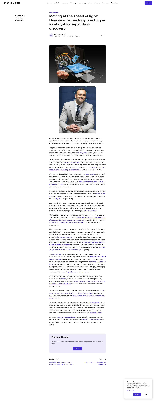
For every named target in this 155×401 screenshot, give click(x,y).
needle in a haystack (90, 211)
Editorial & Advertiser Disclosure (20, 18)
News (90, 3)
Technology (82, 3)
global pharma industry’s (71, 162)
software (63, 279)
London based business (66, 317)
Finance (97, 3)
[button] (104, 35)
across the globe (96, 313)
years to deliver (90, 174)
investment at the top (64, 237)
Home (49, 3)
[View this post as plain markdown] (101, 35)
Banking (73, 3)
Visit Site (77, 348)
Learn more (130, 390)
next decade (56, 254)
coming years (94, 302)
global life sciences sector (91, 319)
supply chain (82, 153)
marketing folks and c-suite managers (75, 272)
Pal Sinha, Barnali (60, 34)
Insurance (105, 3)
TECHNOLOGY (54, 12)
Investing (114, 3)
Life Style (56, 3)
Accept (137, 394)
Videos (148, 3)
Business (65, 3)
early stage (58, 199)
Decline (146, 394)
